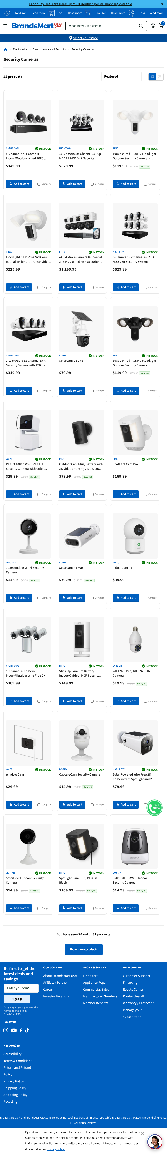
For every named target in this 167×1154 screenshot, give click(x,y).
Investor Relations (56, 996)
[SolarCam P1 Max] (81, 536)
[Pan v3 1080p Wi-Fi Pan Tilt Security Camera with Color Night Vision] (28, 432)
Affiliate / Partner (55, 982)
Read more (39, 13)
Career (48, 989)
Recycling (10, 1101)
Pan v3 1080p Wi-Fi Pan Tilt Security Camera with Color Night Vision (25, 467)
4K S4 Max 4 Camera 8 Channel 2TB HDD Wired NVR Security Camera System (80, 260)
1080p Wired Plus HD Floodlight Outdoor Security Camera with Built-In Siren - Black (134, 363)
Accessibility (12, 1053)
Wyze (9, 459)
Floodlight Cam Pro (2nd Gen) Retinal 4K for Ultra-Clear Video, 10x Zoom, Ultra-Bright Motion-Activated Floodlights (28, 260)
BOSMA (63, 769)
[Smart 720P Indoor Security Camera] (28, 846)
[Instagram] (5, 1030)
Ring (116, 148)
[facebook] (21, 1031)
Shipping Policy (14, 1087)
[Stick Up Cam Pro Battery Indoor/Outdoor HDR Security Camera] (81, 639)
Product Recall (133, 996)
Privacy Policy (56, 1149)
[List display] (160, 77)
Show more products (83, 949)
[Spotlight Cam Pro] (135, 432)
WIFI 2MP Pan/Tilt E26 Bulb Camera (131, 673)
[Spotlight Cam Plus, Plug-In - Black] (81, 846)
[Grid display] (152, 77)
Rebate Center (133, 989)
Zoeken (141, 26)
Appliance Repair (95, 982)
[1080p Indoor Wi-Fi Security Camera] (28, 536)
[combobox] (106, 26)
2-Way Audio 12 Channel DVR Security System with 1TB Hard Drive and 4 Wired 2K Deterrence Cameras (28, 363)
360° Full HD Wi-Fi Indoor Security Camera (130, 880)
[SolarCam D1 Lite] (81, 328)
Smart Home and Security (49, 49)
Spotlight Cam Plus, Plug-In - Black (79, 880)
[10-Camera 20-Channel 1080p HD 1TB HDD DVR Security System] (81, 122)
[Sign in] (152, 26)
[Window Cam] (28, 742)
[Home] (5, 49)
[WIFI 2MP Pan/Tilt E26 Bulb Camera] (135, 639)
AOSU (62, 355)
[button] (154, 808)
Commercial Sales (96, 989)
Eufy (62, 252)
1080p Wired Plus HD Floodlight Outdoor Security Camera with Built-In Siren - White (134, 156)
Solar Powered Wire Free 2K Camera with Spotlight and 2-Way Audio (133, 777)
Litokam (11, 562)
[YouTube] (14, 1030)
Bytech (117, 666)
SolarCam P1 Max (71, 567)
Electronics (20, 49)
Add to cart (21, 184)
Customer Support (136, 975)
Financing (130, 982)
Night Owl (12, 148)
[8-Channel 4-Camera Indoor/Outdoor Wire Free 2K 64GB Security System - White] (28, 639)
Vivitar (10, 873)
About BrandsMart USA (60, 975)
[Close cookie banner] (142, 1133)
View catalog (5, 26)
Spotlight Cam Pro (125, 464)
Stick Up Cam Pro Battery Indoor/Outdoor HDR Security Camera (79, 674)
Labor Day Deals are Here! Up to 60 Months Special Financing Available (80, 4)
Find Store (90, 975)
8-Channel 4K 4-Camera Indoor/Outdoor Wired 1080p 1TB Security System (25, 156)
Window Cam (15, 774)
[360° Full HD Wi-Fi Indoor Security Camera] (135, 846)
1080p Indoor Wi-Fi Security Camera (25, 570)
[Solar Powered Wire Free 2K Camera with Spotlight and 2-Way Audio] (135, 742)
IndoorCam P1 (122, 567)
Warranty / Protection (139, 1002)
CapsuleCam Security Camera (79, 774)
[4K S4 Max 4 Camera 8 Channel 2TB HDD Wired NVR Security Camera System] (81, 225)
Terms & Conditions (17, 1060)
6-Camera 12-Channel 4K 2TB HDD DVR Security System (133, 259)
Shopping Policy (15, 1094)
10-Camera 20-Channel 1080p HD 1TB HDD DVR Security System (80, 156)
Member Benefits (95, 1002)
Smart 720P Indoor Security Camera (25, 880)
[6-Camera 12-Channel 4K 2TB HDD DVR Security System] (135, 225)
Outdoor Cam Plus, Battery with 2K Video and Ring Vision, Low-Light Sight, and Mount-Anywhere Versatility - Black (81, 467)
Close (162, 4)
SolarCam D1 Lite (71, 360)
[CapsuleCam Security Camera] (81, 742)
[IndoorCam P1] (135, 536)
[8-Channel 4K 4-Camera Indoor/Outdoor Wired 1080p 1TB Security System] (28, 122)
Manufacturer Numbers (100, 996)
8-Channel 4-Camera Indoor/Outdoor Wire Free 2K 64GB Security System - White (26, 674)
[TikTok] (27, 1030)
